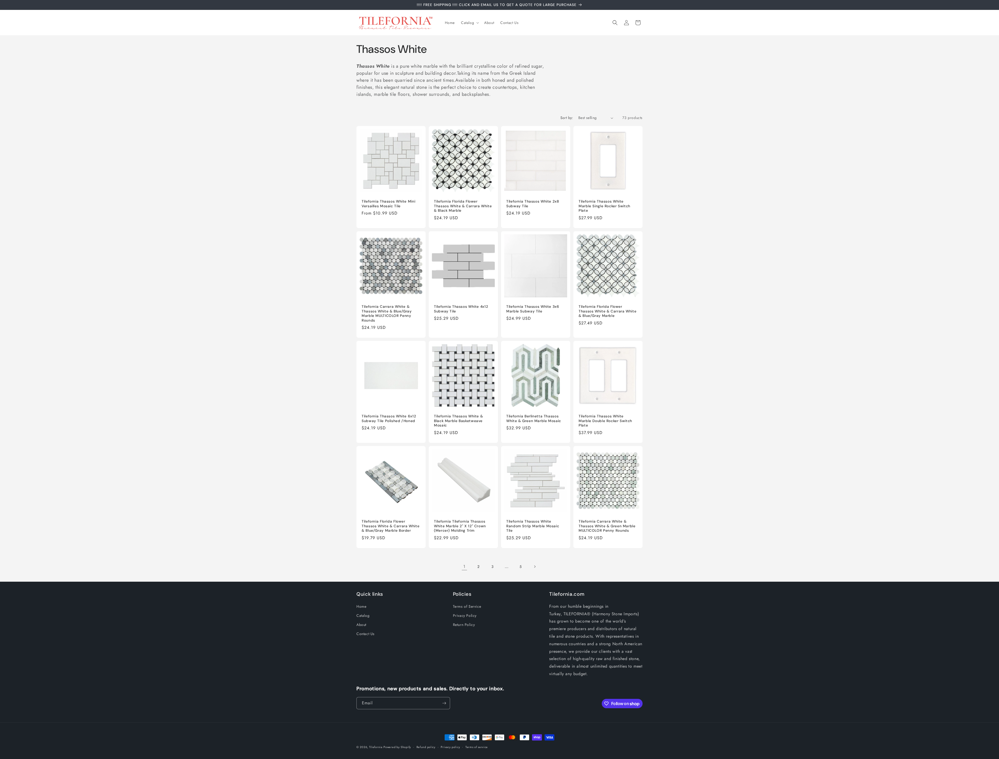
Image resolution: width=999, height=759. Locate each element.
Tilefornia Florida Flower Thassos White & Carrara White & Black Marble (463, 206)
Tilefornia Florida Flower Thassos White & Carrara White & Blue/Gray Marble (607, 311)
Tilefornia (375, 747)
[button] (469, 22)
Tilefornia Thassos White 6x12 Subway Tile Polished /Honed (389, 418)
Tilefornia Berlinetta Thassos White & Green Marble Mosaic (533, 418)
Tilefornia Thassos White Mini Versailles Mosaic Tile (388, 203)
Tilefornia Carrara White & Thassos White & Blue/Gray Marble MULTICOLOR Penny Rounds (387, 313)
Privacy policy (450, 747)
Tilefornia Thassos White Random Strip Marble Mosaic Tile (532, 526)
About (361, 624)
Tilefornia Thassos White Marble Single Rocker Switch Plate (604, 206)
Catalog (362, 615)
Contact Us (365, 633)
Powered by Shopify (397, 747)
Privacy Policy (465, 615)
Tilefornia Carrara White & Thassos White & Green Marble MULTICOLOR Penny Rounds (607, 526)
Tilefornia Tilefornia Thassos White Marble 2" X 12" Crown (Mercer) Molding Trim (460, 526)
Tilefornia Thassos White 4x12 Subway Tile (461, 308)
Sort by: (566, 117)
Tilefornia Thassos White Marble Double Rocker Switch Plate (605, 421)
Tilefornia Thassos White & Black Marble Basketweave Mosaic (458, 421)
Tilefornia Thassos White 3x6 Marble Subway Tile (532, 308)
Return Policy (464, 624)
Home (361, 606)
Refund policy (426, 747)
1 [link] (464, 566)
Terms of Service (467, 606)
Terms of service (476, 747)
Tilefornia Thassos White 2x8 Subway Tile (532, 203)
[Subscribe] (444, 703)
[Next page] (534, 566)
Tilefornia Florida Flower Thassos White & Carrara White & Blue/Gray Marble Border (390, 526)
